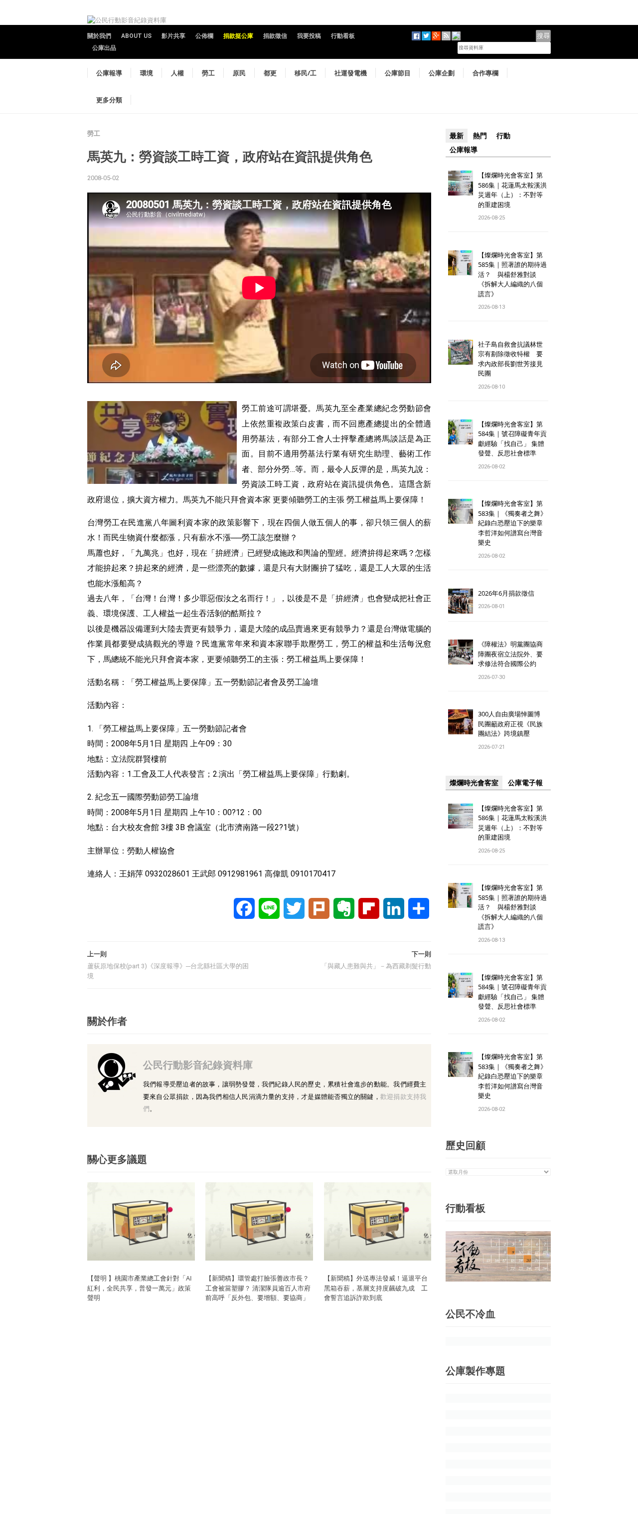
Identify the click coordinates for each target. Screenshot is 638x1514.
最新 (457, 136)
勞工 (208, 72)
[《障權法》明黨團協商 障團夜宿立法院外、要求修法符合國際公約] (460, 651)
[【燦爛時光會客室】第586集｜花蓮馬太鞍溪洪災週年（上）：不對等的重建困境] (460, 182)
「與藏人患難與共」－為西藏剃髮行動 (376, 966)
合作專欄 (485, 72)
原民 (239, 72)
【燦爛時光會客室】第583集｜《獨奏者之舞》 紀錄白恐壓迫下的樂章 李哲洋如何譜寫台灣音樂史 (512, 523)
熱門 (480, 136)
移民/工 (306, 72)
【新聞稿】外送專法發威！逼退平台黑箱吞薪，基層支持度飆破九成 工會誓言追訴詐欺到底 (376, 1288)
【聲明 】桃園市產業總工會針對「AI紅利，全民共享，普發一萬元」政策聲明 (139, 1288)
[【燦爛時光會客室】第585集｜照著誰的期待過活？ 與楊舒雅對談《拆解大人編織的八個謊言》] (460, 262)
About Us (136, 35)
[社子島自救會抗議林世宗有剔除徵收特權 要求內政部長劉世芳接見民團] (460, 351)
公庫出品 (104, 47)
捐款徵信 (275, 35)
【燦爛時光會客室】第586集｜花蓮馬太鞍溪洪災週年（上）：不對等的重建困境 (512, 190)
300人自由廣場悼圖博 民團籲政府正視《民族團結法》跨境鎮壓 (512, 723)
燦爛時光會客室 (474, 783)
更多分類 (109, 99)
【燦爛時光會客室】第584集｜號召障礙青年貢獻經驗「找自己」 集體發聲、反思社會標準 (512, 439)
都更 (270, 72)
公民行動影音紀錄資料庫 (198, 1065)
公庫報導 (109, 72)
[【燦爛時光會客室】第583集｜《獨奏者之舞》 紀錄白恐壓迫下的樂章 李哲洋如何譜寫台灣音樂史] (460, 511)
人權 (177, 72)
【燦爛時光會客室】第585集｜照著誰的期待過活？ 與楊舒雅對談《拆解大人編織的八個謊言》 (512, 274)
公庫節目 (398, 72)
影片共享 (173, 35)
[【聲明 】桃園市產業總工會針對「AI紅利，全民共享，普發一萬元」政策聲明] (141, 1221)
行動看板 (343, 35)
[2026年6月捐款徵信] (460, 600)
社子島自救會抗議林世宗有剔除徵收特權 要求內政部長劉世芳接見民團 (510, 359)
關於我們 (99, 35)
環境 (146, 72)
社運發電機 (350, 72)
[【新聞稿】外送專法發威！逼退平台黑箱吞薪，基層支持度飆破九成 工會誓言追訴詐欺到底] (378, 1221)
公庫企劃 (442, 72)
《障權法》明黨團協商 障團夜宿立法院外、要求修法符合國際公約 (513, 654)
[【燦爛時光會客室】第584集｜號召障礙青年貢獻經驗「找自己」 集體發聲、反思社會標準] (460, 431)
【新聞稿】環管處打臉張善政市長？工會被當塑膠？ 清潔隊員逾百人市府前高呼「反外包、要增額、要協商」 (258, 1288)
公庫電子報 (525, 783)
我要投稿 (309, 35)
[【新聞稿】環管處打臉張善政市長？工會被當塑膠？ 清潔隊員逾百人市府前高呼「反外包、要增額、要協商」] (259, 1221)
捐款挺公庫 (238, 35)
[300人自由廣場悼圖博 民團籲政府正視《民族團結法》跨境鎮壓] (460, 721)
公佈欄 (204, 35)
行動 (503, 136)
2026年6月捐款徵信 (506, 593)
